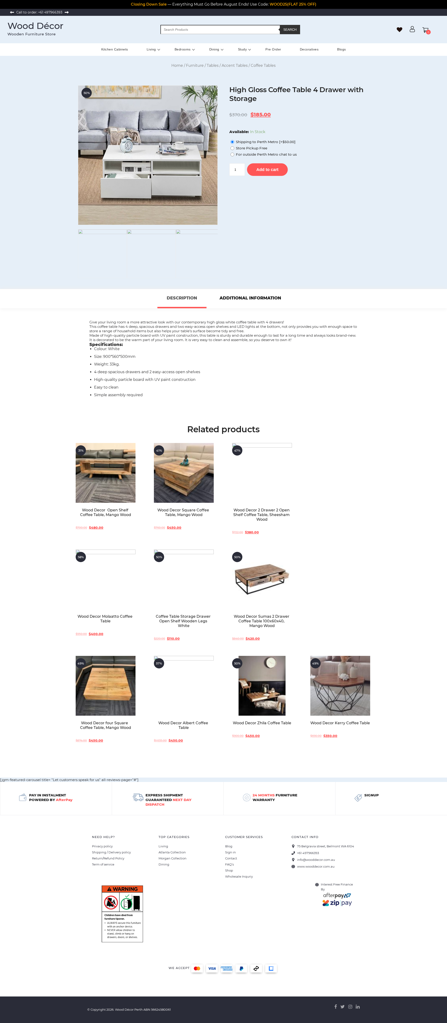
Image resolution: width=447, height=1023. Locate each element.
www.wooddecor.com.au (316, 866)
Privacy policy (102, 846)
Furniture (195, 65)
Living (151, 49)
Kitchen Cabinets (114, 49)
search (290, 29)
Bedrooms (183, 49)
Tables (213, 65)
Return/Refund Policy (108, 858)
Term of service (103, 864)
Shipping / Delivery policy (111, 852)
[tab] (182, 298)
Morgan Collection (172, 858)
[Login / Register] (412, 31)
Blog (228, 846)
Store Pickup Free (251, 148)
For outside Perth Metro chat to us (266, 154)
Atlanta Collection (172, 852)
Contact (231, 858)
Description (182, 298)
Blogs (341, 49)
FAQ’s (229, 864)
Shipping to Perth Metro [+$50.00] (265, 142)
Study (242, 49)
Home (177, 65)
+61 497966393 (50, 12)
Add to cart (267, 169)
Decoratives (309, 49)
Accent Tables (235, 65)
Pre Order (273, 49)
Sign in (230, 852)
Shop (229, 870)
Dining (214, 49)
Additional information (250, 298)
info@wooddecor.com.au (316, 860)
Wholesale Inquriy (239, 876)
